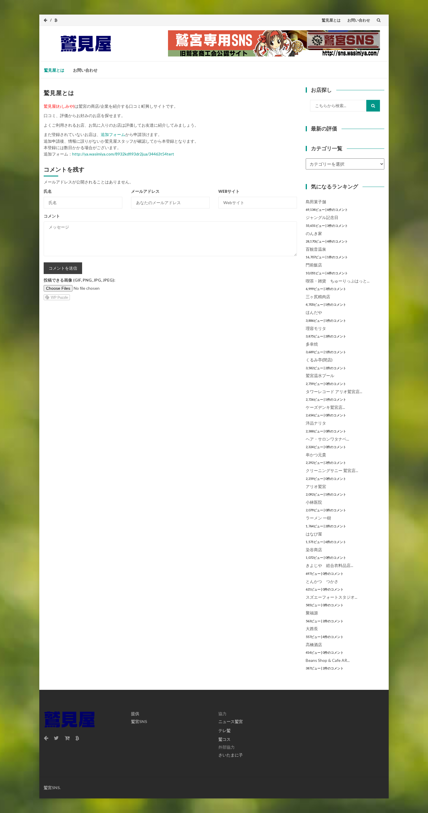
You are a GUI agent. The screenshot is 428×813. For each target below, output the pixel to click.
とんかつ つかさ (322, 581)
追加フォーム (113, 134)
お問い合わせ (358, 20)
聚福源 (312, 612)
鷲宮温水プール (320, 375)
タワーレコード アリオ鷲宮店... (334, 391)
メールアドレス (145, 191)
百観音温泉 (316, 249)
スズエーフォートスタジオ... (331, 597)
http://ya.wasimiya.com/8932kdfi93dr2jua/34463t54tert (123, 153)
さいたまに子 (230, 754)
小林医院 (314, 502)
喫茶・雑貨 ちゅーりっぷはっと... (337, 280)
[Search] (373, 106)
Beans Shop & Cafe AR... (328, 660)
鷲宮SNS (139, 721)
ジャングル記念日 (322, 217)
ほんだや (314, 312)
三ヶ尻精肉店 (318, 296)
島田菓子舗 (316, 201)
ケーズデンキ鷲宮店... (325, 407)
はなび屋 (314, 533)
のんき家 (314, 233)
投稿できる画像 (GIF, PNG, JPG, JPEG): (79, 280)
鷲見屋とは (331, 20)
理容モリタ (316, 328)
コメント (52, 216)
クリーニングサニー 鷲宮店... (332, 470)
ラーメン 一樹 (318, 517)
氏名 (48, 191)
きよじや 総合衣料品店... (329, 565)
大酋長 (312, 628)
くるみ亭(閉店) (319, 359)
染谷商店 (314, 549)
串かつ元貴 (316, 454)
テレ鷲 (224, 730)
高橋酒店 (314, 644)
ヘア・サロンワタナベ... (327, 438)
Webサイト (229, 191)
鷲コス (224, 739)
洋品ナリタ (316, 422)
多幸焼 (312, 344)
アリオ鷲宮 (316, 486)
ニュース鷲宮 (230, 721)
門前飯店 (314, 264)
